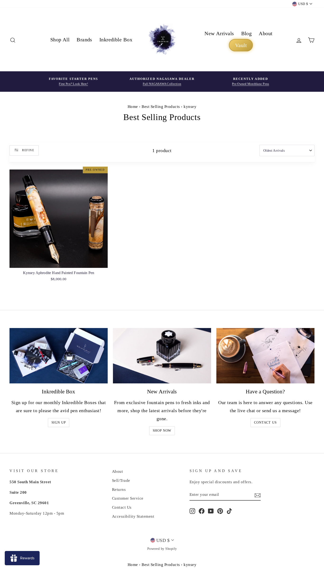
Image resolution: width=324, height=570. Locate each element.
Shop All (60, 40)
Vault (241, 45)
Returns (119, 489)
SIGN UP (58, 422)
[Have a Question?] (265, 355)
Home (133, 106)
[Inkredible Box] (58, 355)
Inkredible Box (115, 40)
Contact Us (265, 422)
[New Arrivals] (162, 355)
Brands (84, 40)
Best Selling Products (161, 106)
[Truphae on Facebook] (201, 511)
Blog (246, 33)
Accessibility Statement (133, 516)
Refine (27, 150)
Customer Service (127, 498)
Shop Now (162, 430)
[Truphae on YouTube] (211, 511)
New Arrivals (219, 33)
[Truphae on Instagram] (192, 511)
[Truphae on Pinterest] (220, 511)
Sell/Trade (121, 480)
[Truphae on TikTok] (229, 511)
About (265, 33)
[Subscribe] (258, 494)
